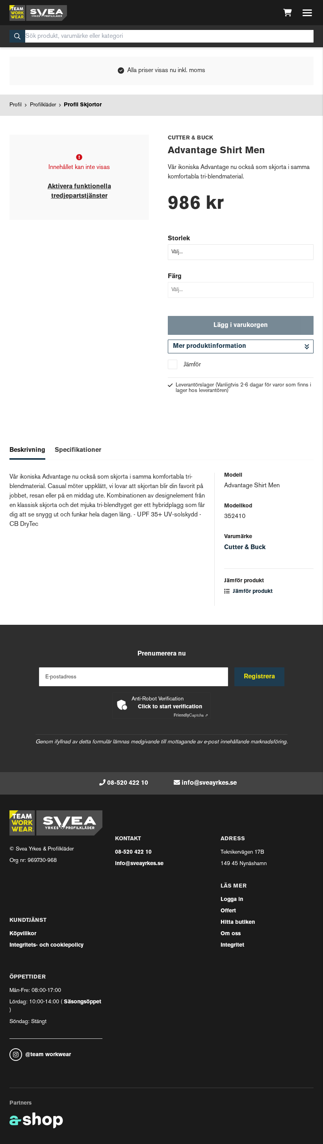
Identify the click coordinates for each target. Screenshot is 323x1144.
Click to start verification (170, 706)
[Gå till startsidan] (38, 13)
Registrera (259, 677)
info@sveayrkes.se (209, 783)
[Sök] (17, 36)
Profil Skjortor (83, 105)
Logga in (232, 899)
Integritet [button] (232, 945)
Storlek (179, 238)
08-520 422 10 (127, 783)
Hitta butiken (238, 922)
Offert (228, 911)
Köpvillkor (22, 933)
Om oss (231, 933)
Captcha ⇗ (191, 715)
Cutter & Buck (244, 547)
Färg (175, 276)
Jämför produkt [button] (252, 591)
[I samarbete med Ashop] (36, 1120)
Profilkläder (43, 105)
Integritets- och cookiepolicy (46, 945)
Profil (15, 105)
